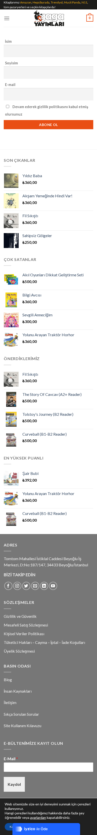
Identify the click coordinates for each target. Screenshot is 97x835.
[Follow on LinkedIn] (44, 586)
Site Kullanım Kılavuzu (22, 725)
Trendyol (57, 2)
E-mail (10, 85)
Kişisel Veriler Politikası (24, 633)
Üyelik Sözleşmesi (19, 651)
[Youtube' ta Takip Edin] (53, 586)
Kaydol (14, 784)
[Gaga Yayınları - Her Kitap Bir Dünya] (49, 18)
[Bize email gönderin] (35, 586)
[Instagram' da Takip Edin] (17, 586)
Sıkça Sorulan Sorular (21, 714)
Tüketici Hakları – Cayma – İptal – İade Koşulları (44, 642)
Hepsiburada (41, 2)
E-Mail (11, 758)
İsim (8, 41)
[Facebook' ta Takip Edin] (8, 586)
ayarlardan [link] (38, 817)
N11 (84, 2)
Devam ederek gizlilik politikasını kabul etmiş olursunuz (46, 110)
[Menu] (7, 18)
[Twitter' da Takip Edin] (26, 586)
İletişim (10, 702)
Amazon (25, 2)
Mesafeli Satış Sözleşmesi (26, 625)
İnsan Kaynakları (18, 691)
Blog (8, 679)
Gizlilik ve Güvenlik (20, 616)
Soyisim (11, 63)
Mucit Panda (72, 2)
